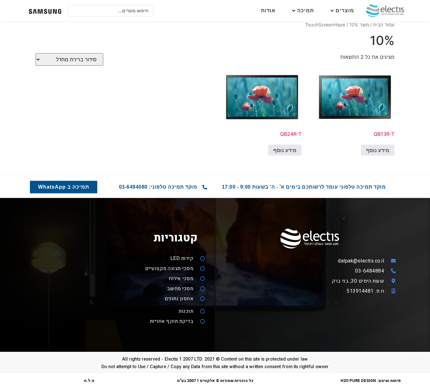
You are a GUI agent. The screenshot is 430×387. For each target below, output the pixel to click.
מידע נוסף (377, 150)
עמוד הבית (383, 25)
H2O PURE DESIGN (358, 381)
